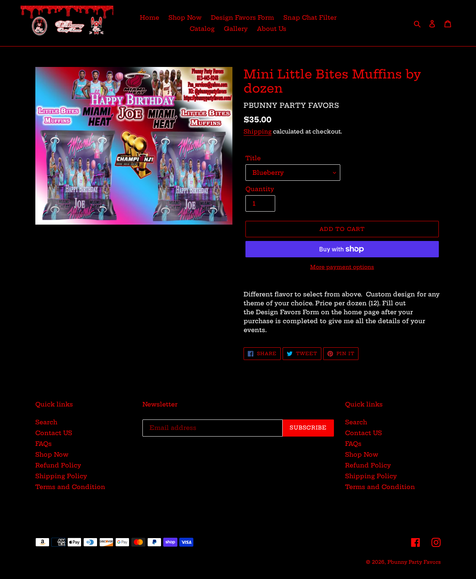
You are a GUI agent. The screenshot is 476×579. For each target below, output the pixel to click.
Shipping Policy (61, 476)
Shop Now (51, 454)
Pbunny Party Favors (414, 562)
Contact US (53, 433)
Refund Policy (58, 465)
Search (46, 422)
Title (253, 158)
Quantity (259, 189)
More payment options (342, 267)
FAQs (43, 443)
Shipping (257, 131)
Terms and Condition (70, 486)
